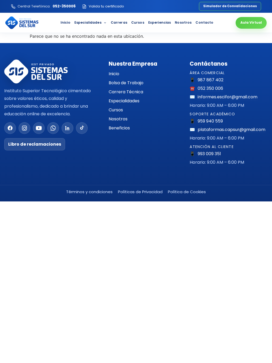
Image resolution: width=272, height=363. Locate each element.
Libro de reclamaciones (34, 144)
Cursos (116, 110)
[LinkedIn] (67, 128)
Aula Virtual (251, 22)
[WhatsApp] (53, 128)
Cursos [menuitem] (137, 22)
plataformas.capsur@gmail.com (231, 129)
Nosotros (118, 119)
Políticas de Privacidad (140, 192)
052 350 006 (210, 88)
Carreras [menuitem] (119, 22)
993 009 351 (209, 154)
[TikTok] (82, 128)
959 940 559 (210, 121)
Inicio (114, 74)
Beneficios (119, 128)
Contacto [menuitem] (204, 22)
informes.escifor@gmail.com (227, 97)
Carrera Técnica (126, 92)
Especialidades (124, 101)
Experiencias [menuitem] (159, 22)
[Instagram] (24, 128)
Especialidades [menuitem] (87, 22)
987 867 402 (210, 80)
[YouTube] (39, 128)
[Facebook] (10, 128)
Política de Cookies (187, 192)
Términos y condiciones (89, 192)
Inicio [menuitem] (65, 22)
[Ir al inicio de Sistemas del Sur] (22, 22)
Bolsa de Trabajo (126, 83)
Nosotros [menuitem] (183, 22)
